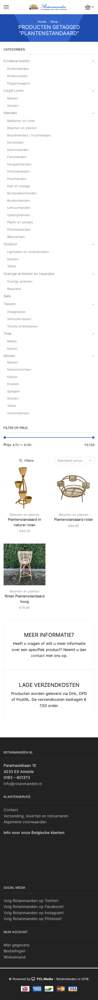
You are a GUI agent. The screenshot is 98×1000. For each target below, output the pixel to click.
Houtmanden (16, 179)
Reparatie (14, 289)
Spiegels (13, 391)
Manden (10, 113)
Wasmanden (16, 237)
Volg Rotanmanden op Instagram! (34, 912)
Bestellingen (14, 951)
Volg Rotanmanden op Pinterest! (33, 918)
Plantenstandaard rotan (73, 519)
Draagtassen (16, 312)
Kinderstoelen (17, 76)
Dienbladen (15, 142)
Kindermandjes (18, 68)
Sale (7, 296)
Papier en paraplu (20, 222)
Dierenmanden (18, 150)
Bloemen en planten (24, 514)
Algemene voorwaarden (25, 821)
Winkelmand (14, 957)
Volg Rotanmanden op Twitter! (31, 900)
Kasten (12, 348)
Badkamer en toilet (21, 121)
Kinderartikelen (17, 61)
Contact (11, 809)
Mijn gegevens (16, 945)
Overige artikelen (20, 281)
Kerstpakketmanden (22, 193)
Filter (89, 445)
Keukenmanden (18, 200)
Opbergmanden (18, 215)
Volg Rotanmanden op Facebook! (34, 906)
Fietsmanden (16, 157)
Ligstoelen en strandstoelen (28, 252)
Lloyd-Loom (14, 90)
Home (42, 21)
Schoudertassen (19, 319)
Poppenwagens (18, 83)
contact (38, 655)
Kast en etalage (18, 186)
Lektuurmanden (18, 207)
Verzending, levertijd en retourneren (36, 816)
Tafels (11, 266)
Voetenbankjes (18, 413)
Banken (12, 98)
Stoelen (13, 105)
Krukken (13, 384)
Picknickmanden (19, 229)
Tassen (10, 304)
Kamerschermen (19, 369)
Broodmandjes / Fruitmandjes (29, 135)
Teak (8, 333)
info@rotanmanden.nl (23, 783)
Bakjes (12, 341)
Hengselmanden (19, 164)
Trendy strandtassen (22, 326)
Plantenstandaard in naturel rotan (24, 522)
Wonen (9, 356)
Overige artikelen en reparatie (29, 274)
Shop (54, 21)
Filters (29, 460)
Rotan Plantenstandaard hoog (24, 599)
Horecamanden (18, 171)
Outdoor (10, 244)
